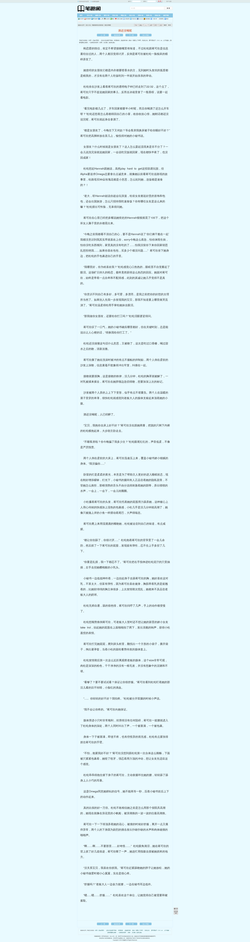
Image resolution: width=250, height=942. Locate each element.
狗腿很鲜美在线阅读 (97, 25)
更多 (167, 19)
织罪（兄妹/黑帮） (94, 40)
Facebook (141, 19)
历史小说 (115, 15)
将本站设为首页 (84, 1)
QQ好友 (108, 19)
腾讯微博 (95, 19)
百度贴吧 (127, 19)
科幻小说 (132, 15)
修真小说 (98, 15)
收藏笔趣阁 (95, 1)
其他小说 (157, 15)
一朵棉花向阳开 (93, 42)
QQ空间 (82, 19)
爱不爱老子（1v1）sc (155, 40)
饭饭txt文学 (89, 8)
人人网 (101, 19)
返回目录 (117, 35)
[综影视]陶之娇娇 (111, 932)
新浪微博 (88, 19)
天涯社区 (134, 19)
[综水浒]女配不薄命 (107, 40)
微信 (113, 19)
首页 (81, 15)
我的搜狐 (147, 19)
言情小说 (140, 15)
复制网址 (161, 19)
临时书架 (166, 15)
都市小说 (106, 15)
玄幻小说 (89, 15)
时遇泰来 (117, 40)
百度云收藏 (119, 19)
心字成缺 (166, 40)
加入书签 (145, 35)
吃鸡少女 (145, 40)
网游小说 (123, 15)
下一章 (131, 35)
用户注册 (168, 1)
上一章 (102, 35)
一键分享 (154, 19)
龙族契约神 (124, 40)
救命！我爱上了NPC (135, 40)
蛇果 (101, 42)
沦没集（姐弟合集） (110, 42)
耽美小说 (149, 15)
